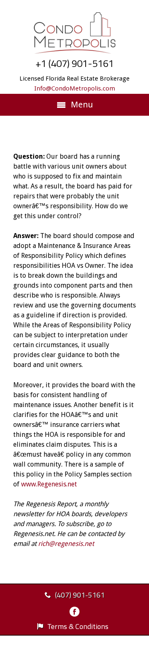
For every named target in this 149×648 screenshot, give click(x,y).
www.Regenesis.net (49, 484)
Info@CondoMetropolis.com (74, 88)
